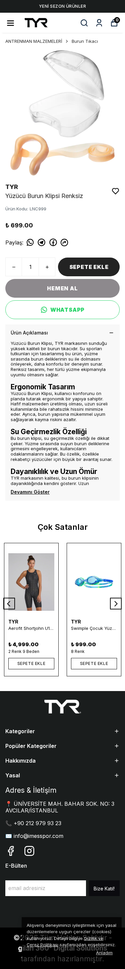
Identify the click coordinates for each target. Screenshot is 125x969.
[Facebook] (10, 851)
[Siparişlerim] (99, 23)
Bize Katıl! (104, 888)
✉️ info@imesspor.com (34, 836)
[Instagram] (29, 851)
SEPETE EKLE (89, 267)
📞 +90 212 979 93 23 (33, 823)
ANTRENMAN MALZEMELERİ (33, 41)
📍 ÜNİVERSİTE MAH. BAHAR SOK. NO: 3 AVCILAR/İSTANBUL (59, 806)
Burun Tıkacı (85, 41)
